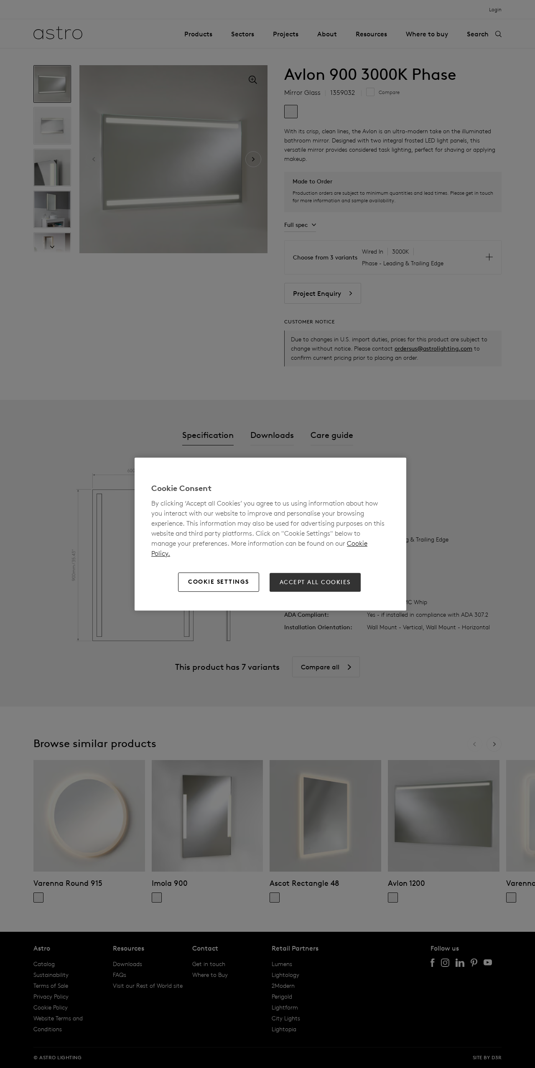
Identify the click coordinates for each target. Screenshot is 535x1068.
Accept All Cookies (315, 582)
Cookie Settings (218, 582)
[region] (270, 534)
